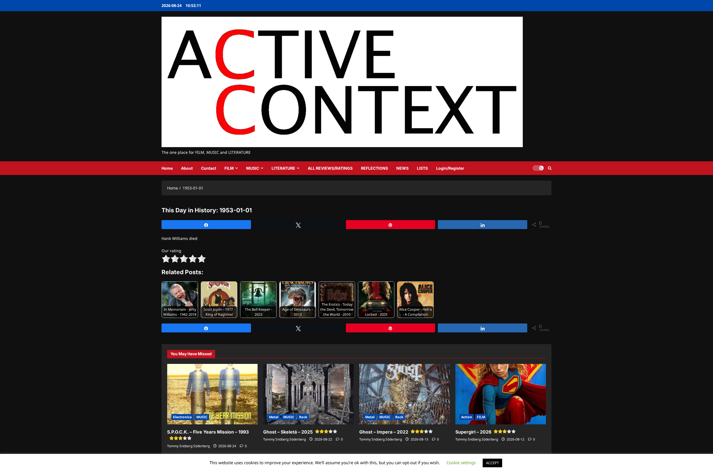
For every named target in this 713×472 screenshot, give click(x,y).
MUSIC (252, 168)
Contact (208, 168)
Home (167, 168)
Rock (303, 417)
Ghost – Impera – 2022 (383, 432)
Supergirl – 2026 (473, 432)
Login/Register (450, 168)
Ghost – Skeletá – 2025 (288, 432)
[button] (549, 168)
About (187, 168)
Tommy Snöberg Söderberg (188, 446)
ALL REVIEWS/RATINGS (330, 168)
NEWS (402, 168)
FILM (229, 168)
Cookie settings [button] (461, 462)
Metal (274, 417)
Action (466, 417)
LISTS (422, 168)
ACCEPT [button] (492, 462)
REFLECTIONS (374, 168)
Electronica (182, 417)
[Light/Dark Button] (538, 168)
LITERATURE (283, 168)
